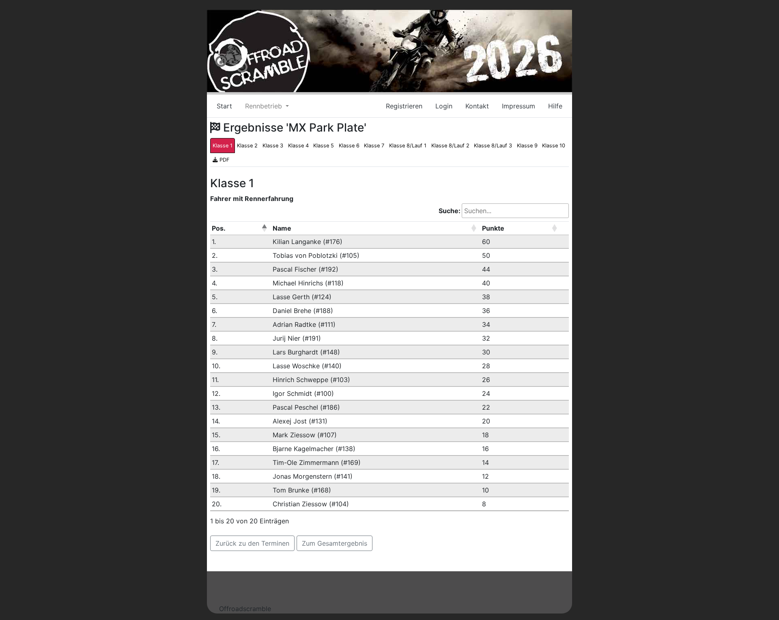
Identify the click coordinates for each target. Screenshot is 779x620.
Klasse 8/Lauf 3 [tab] (493, 146)
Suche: (450, 211)
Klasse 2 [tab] (247, 146)
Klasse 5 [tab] (323, 146)
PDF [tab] (224, 160)
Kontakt (477, 106)
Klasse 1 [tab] (222, 146)
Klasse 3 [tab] (273, 146)
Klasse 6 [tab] (349, 146)
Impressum (518, 106)
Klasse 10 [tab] (553, 146)
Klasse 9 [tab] (527, 146)
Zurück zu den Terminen (252, 543)
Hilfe (555, 106)
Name (282, 228)
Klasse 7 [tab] (374, 146)
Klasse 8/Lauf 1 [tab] (407, 146)
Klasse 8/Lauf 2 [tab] (450, 146)
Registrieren (404, 106)
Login (443, 106)
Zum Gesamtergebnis (334, 543)
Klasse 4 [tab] (298, 146)
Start (224, 106)
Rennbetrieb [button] (264, 106)
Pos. (219, 228)
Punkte (493, 228)
